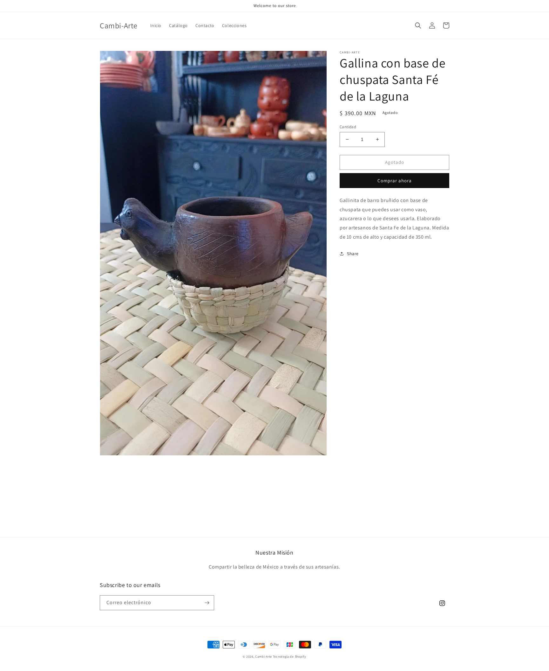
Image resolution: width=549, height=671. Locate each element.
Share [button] (353, 253)
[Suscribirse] (207, 602)
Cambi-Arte (263, 656)
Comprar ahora (394, 180)
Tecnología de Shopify (289, 656)
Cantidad (348, 126)
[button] (418, 25)
